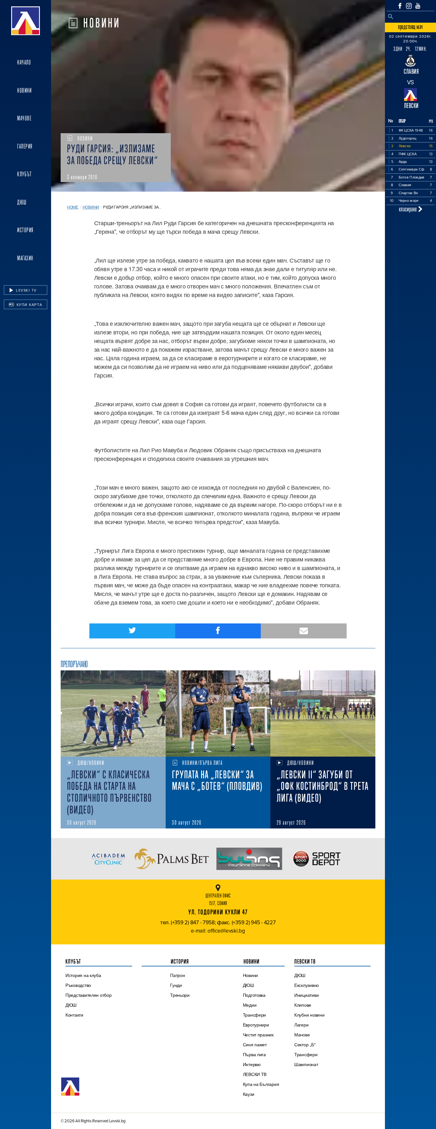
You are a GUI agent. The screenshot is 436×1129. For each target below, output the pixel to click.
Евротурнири (256, 1025)
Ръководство (78, 985)
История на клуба (83, 975)
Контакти (74, 1015)
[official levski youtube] (418, 6)
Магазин (25, 258)
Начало (24, 62)
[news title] (113, 713)
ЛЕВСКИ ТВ (255, 1074)
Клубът (24, 174)
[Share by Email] (304, 630)
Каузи (248, 1094)
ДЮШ (22, 202)
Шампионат (306, 1064)
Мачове (24, 118)
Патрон (177, 975)
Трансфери (254, 1015)
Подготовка (254, 995)
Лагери (301, 1025)
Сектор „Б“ (304, 1044)
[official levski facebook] (400, 6)
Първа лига (254, 1054)
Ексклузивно (306, 985)
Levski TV (26, 290)
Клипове (302, 1005)
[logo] (25, 20)
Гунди (176, 985)
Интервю (252, 1064)
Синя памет (255, 1044)
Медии (250, 1005)
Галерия (25, 146)
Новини (24, 90)
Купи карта (28, 304)
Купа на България (261, 1084)
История (25, 229)
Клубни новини (309, 1015)
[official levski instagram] (409, 6)
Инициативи (306, 995)
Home (72, 207)
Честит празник (258, 1035)
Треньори (180, 995)
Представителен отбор (88, 995)
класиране (408, 209)
